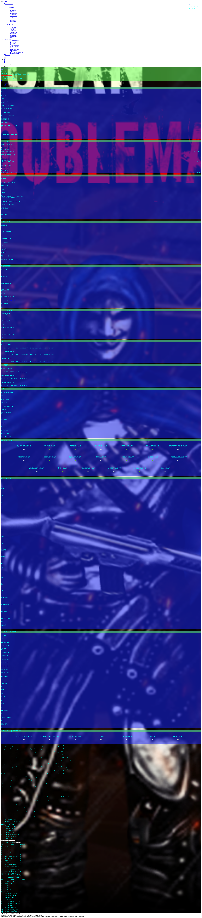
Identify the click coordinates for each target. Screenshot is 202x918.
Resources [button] (7, 39)
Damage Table (15, 40)
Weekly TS (13, 10)
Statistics (14, 42)
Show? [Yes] (17, 842)
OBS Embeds (15, 46)
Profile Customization (17, 52)
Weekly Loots (13, 36)
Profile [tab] (6, 83)
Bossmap (7, 55)
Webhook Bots (15, 53)
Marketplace (15, 47)
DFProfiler (5, 1)
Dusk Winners (13, 18)
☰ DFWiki (13, 43)
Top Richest (13, 21)
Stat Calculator (15, 49)
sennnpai (4, 300)
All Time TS (13, 11)
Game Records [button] (9, 4)
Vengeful (12, 300)
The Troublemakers (6, 75)
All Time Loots (14, 37)
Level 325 (12, 17)
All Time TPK (13, 16)
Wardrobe (14, 50)
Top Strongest (13, 13)
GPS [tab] (5, 85)
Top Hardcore (13, 20)
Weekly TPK (13, 14)
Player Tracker (15, 45)
